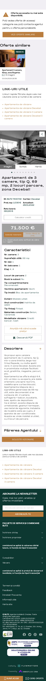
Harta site (7, 604)
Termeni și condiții (11, 586)
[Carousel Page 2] (14, 172)
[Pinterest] (35, 634)
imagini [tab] (8, 167)
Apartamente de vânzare (18, 105)
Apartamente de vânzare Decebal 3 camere (23, 117)
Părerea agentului (21, 430)
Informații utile (9, 600)
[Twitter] (29, 634)
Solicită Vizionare (13, 235)
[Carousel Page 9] (34, 172)
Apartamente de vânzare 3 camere (23, 112)
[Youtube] (40, 634)
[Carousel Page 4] (20, 172)
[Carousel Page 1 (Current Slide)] (11, 172)
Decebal (31, 199)
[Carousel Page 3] (17, 172)
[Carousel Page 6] (25, 172)
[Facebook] (24, 634)
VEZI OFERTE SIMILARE (23, 35)
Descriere (13, 348)
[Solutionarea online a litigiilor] (23, 652)
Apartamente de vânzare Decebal (23, 108)
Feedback (7, 590)
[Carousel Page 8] (31, 172)
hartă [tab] (38, 167)
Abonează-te (23, 514)
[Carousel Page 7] (28, 172)
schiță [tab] (23, 167)
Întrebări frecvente (12, 595)
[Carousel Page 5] (23, 172)
